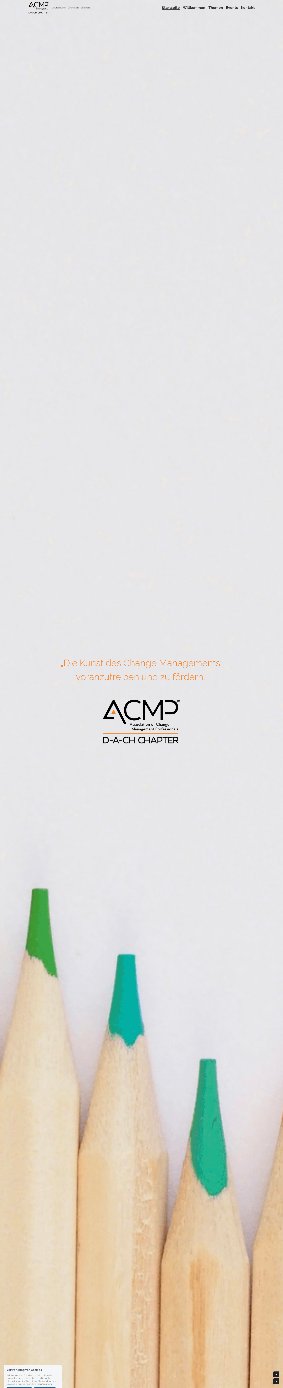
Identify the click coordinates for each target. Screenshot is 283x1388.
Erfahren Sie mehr (42, 1366)
